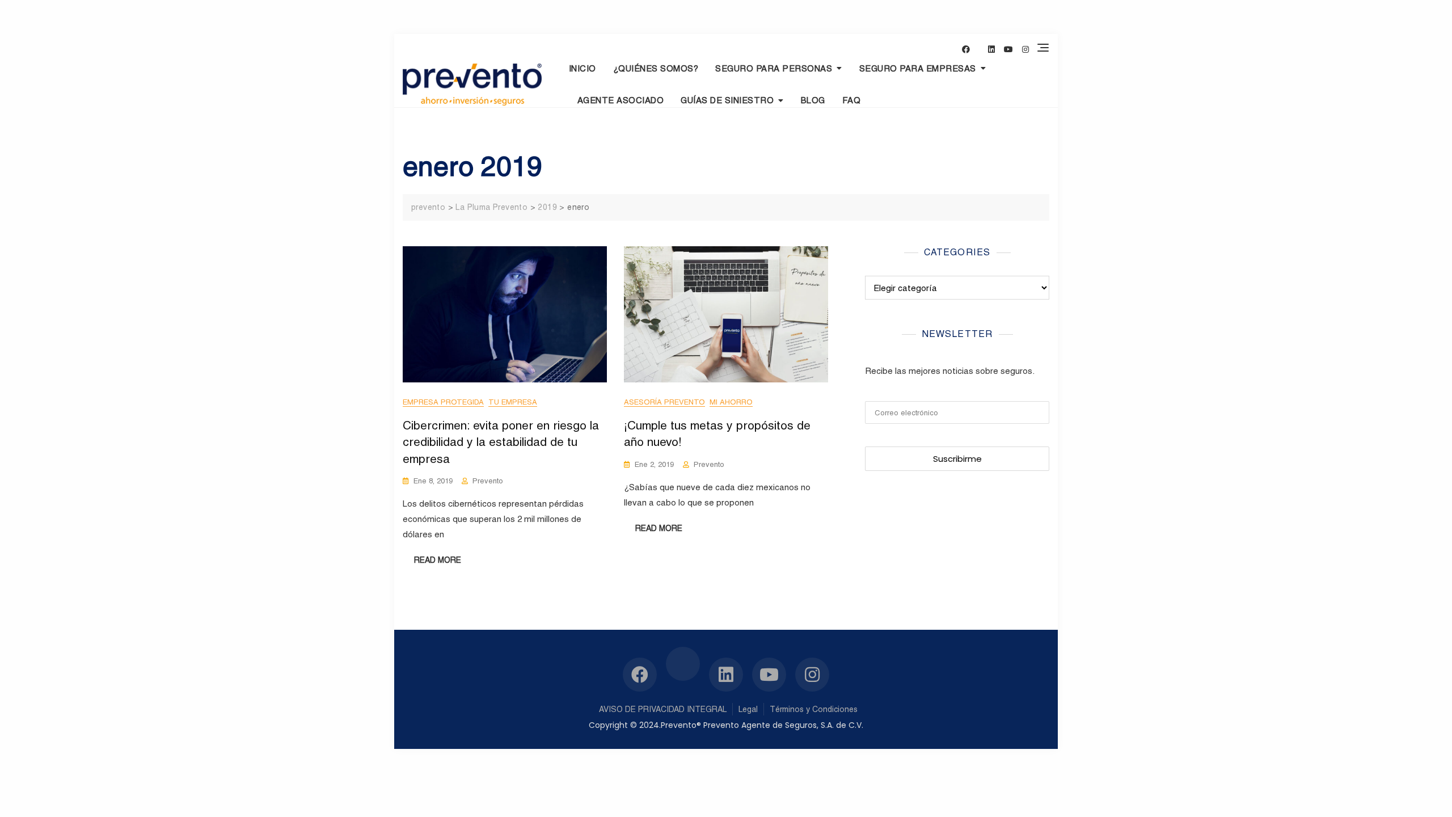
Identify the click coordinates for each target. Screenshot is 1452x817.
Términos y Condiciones (814, 709)
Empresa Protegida (443, 402)
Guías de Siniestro (727, 100)
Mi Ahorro (731, 402)
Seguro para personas (773, 68)
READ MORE (437, 560)
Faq (851, 100)
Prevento (487, 481)
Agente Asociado (620, 100)
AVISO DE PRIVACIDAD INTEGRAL (663, 709)
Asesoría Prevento (664, 402)
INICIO (582, 68)
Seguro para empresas (917, 68)
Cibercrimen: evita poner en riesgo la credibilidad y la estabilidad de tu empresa (501, 442)
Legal (748, 709)
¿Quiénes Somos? (656, 68)
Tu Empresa (512, 402)
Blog (813, 100)
